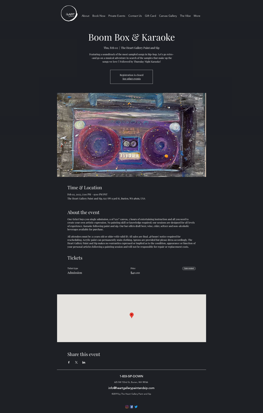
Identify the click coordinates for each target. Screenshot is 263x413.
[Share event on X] (76, 362)
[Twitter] (136, 406)
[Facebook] (131, 406)
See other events (132, 78)
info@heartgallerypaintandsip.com (131, 388)
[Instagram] (126, 406)
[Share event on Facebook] (68, 362)
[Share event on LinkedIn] (83, 362)
